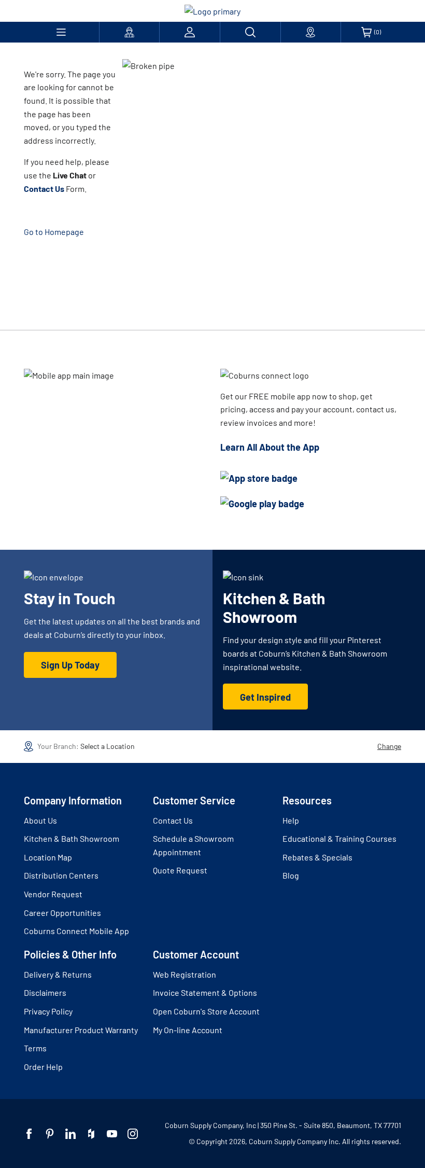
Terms (35, 1048)
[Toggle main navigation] (61, 32)
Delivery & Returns (58, 974)
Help (290, 820)
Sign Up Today (70, 665)
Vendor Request (53, 894)
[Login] (190, 32)
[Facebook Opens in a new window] (29, 1134)
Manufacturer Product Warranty (81, 1030)
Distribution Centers (61, 875)
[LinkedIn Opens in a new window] (70, 1134)
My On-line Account (187, 1030)
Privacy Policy (48, 1011)
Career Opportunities (62, 912)
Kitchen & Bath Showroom (71, 838)
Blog (290, 875)
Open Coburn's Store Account (206, 1011)
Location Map (48, 857)
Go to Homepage (54, 232)
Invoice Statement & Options (205, 992)
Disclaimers (45, 992)
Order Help (43, 1067)
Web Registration (184, 974)
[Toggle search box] (250, 32)
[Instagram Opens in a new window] (133, 1134)
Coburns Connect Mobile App (76, 931)
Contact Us (173, 820)
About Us (40, 820)
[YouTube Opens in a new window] (112, 1134)
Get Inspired (265, 697)
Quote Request (180, 870)
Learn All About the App (269, 447)
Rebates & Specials (317, 857)
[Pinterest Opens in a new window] (50, 1134)
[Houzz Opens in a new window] (91, 1134)
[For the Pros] (130, 32)
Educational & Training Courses (339, 838)
